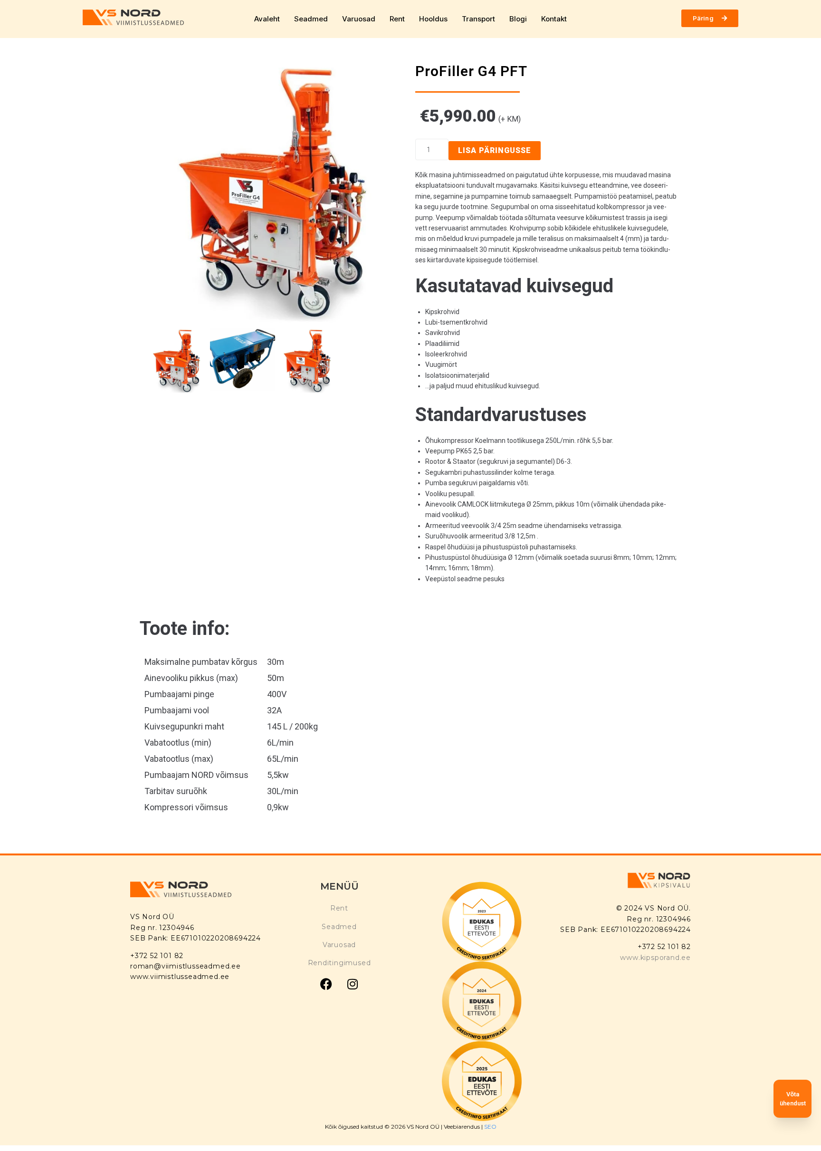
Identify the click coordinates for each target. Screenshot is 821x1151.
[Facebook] (326, 984)
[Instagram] (352, 984)
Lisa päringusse (494, 150)
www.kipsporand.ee (655, 957)
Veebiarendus (462, 1126)
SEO (490, 1126)
